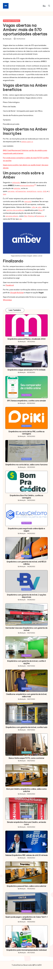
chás (45, 191)
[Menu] (44, 5)
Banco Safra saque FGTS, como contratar (26, 758)
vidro (39, 207)
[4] (35, 185)
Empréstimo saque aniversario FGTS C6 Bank (26, 370)
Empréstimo (26, 333)
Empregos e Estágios (11, 21)
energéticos (31, 191)
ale (20, 219)
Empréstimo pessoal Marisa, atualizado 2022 (26, 339)
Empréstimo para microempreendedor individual (27, 950)
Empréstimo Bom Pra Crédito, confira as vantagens (26, 496)
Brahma (31, 216)
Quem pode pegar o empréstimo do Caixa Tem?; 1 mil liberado (26, 918)
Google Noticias (17, 292)
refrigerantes (20, 191)
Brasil (40, 210)
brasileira (30, 185)
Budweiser (40, 216)
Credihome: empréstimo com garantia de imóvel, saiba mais (26, 695)
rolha (34, 207)
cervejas (11, 191)
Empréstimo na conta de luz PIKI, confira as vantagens (26, 432)
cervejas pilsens (11, 216)
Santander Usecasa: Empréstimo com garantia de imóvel (26, 629)
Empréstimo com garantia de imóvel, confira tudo (26, 727)
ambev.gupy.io (27, 141)
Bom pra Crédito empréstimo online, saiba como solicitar (26, 790)
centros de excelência (15, 210)
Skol (25, 216)
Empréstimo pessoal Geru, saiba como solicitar (26, 886)
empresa (23, 185)
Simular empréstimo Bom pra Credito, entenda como (26, 823)
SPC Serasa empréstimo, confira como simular (26, 401)
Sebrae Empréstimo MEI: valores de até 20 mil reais (26, 855)
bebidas (17, 188)
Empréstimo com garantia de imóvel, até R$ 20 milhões (26, 563)
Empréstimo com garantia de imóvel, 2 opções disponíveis (26, 596)
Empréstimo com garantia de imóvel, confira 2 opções (26, 662)
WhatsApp (7, 300)
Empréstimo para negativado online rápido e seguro (26, 529)
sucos (39, 191)
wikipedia (16, 182)
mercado (27, 201)
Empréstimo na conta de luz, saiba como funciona (26, 464)
